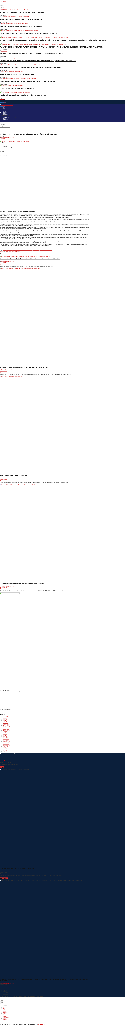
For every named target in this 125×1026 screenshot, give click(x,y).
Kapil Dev (16, 250)
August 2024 (5, 746)
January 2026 (6, 725)
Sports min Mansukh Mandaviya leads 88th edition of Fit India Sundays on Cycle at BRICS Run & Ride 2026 (38, 61)
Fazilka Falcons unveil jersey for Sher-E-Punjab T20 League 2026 (23, 95)
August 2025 (5, 731)
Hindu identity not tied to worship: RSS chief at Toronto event (22, 19)
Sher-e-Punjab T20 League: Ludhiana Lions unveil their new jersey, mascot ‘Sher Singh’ (30, 68)
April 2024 (5, 751)
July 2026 (5, 718)
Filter (1, 5)
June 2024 (5, 749)
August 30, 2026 (3, 262)
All (3, 7)
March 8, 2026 (3, 138)
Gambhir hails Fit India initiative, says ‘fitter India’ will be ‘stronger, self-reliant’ (28, 81)
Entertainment (6, 1017)
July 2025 (5, 733)
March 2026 (5, 723)
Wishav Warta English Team (7, 137)
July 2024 (5, 747)
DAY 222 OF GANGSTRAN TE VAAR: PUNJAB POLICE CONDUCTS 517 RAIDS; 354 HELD (31, 54)
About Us (5, 990)
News (4, 108)
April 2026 (5, 721)
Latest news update (22, 250)
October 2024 (6, 744)
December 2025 (6, 726)
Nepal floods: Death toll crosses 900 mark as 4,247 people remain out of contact (28, 33)
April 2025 (5, 736)
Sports (2, 140)
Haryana (4, 111)
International (5, 1014)
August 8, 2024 (3, 984)
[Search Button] (11, 147)
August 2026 (5, 716)
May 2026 (5, 720)
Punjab (4, 109)
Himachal (5, 1012)
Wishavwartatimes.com (46, 250)
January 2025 (6, 740)
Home (4, 107)
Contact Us (5, 994)
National (4, 1013)
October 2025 (6, 729)
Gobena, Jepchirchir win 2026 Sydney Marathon (17, 88)
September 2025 (6, 730)
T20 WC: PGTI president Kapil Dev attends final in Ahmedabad (22, 13)
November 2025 (6, 728)
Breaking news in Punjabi (8, 250)
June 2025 (5, 734)
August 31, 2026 (3, 872)
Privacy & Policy (6, 992)
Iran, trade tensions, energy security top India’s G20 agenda (21, 26)
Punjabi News (3, 102)
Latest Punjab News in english (34, 250)
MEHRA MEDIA (41, 996)
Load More (3, 99)
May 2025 (5, 735)
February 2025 (6, 739)
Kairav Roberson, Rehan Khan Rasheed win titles (17, 74)
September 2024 (6, 745)
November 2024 (6, 742)
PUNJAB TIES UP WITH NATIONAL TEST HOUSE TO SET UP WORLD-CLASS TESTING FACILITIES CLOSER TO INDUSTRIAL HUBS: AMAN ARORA (51, 47)
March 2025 (5, 737)
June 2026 (5, 719)
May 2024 (5, 750)
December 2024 (6, 741)
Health (4, 1018)
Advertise (5, 991)
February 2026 (6, 724)
